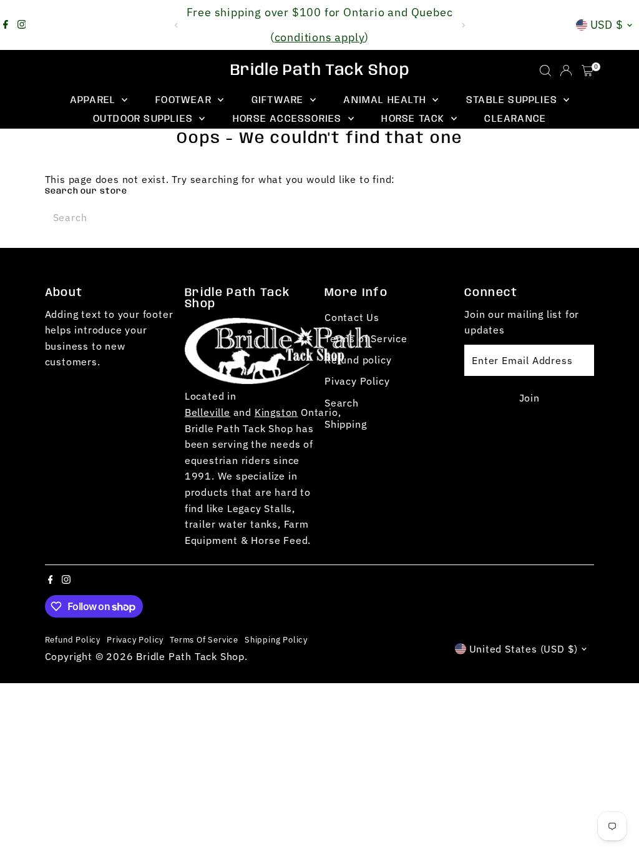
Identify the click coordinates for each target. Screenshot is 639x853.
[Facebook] (5, 25)
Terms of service (204, 639)
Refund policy (357, 359)
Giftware (279, 100)
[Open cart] (587, 70)
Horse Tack (414, 119)
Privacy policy (135, 639)
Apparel (94, 100)
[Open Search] (545, 70)
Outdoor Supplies (144, 119)
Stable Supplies (513, 100)
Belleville (207, 412)
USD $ (607, 24)
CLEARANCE (515, 119)
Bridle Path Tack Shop (319, 70)
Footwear (185, 100)
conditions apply (320, 37)
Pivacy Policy (356, 381)
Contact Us (351, 317)
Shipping (345, 424)
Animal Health (386, 100)
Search (341, 403)
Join (529, 398)
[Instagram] (21, 25)
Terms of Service (365, 338)
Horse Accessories (289, 119)
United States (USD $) (523, 649)
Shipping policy (276, 639)
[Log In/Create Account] (566, 70)
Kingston (276, 412)
